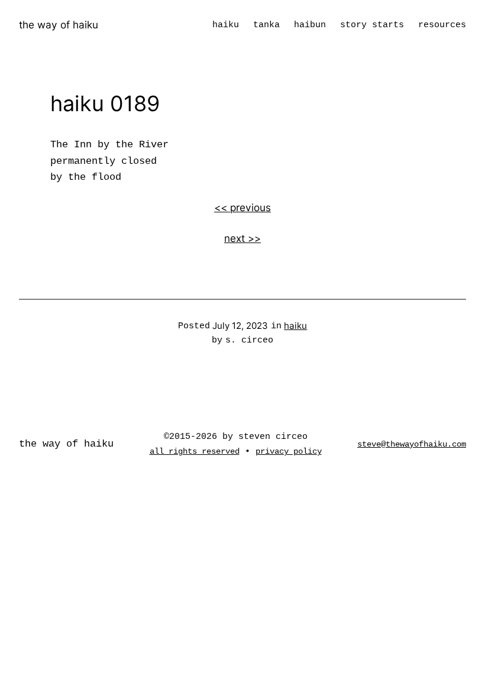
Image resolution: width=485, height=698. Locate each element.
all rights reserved (195, 451)
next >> (242, 238)
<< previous (242, 207)
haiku (295, 325)
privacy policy (289, 451)
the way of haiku (58, 24)
